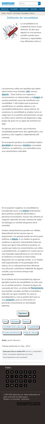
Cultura (31, 13)
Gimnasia (15, 321)
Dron (5, 321)
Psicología (24, 9)
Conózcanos (25, 399)
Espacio (26, 321)
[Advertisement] (22, 65)
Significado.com (8, 3)
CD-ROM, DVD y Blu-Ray (13, 327)
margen (36, 97)
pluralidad (6, 145)
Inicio (4, 13)
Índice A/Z (4, 9)
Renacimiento (37, 288)
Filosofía (14, 9)
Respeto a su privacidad (11, 399)
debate (15, 239)
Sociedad (16, 13)
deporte (5, 94)
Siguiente (22, 313)
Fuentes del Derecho (11, 333)
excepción (10, 300)
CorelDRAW (33, 327)
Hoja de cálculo (30, 333)
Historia (34, 9)
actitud (25, 211)
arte (28, 91)
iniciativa (27, 145)
